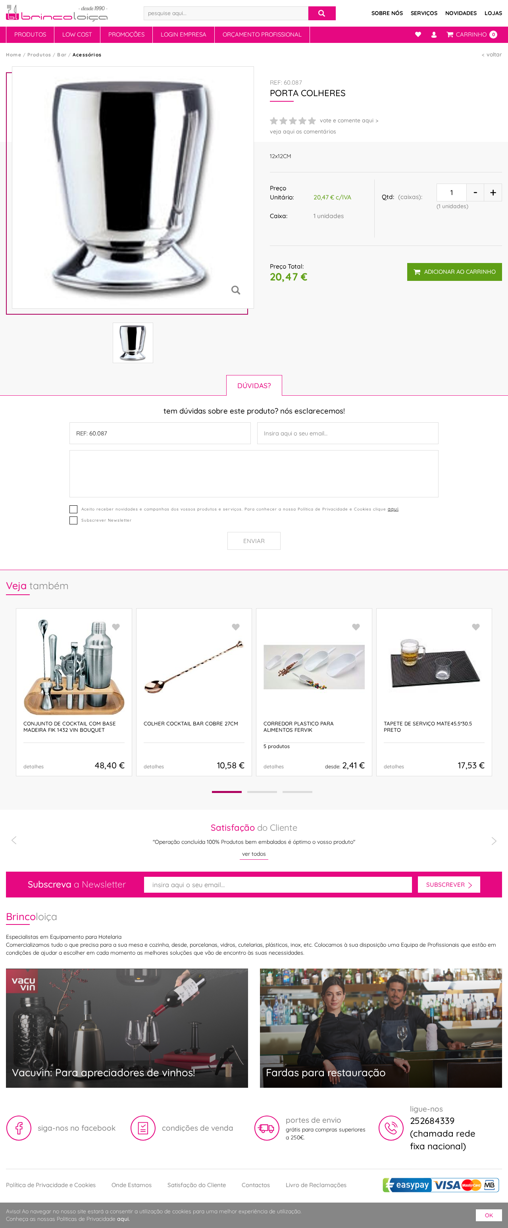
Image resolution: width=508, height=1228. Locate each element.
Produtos (30, 34)
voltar (494, 54)
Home (13, 55)
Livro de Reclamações (316, 1185)
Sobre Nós (387, 13)
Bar (62, 55)
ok (489, 1215)
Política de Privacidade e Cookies (51, 1185)
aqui (393, 509)
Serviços (424, 13)
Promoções (126, 34)
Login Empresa (183, 34)
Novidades (461, 13)
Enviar (254, 541)
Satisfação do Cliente (196, 1185)
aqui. (123, 1218)
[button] (227, 792)
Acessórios (87, 55)
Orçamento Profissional (262, 34)
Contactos (256, 1185)
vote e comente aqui (346, 120)
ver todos (254, 853)
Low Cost (77, 34)
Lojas (493, 13)
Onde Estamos (132, 1185)
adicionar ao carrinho (460, 271)
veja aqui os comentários (303, 131)
